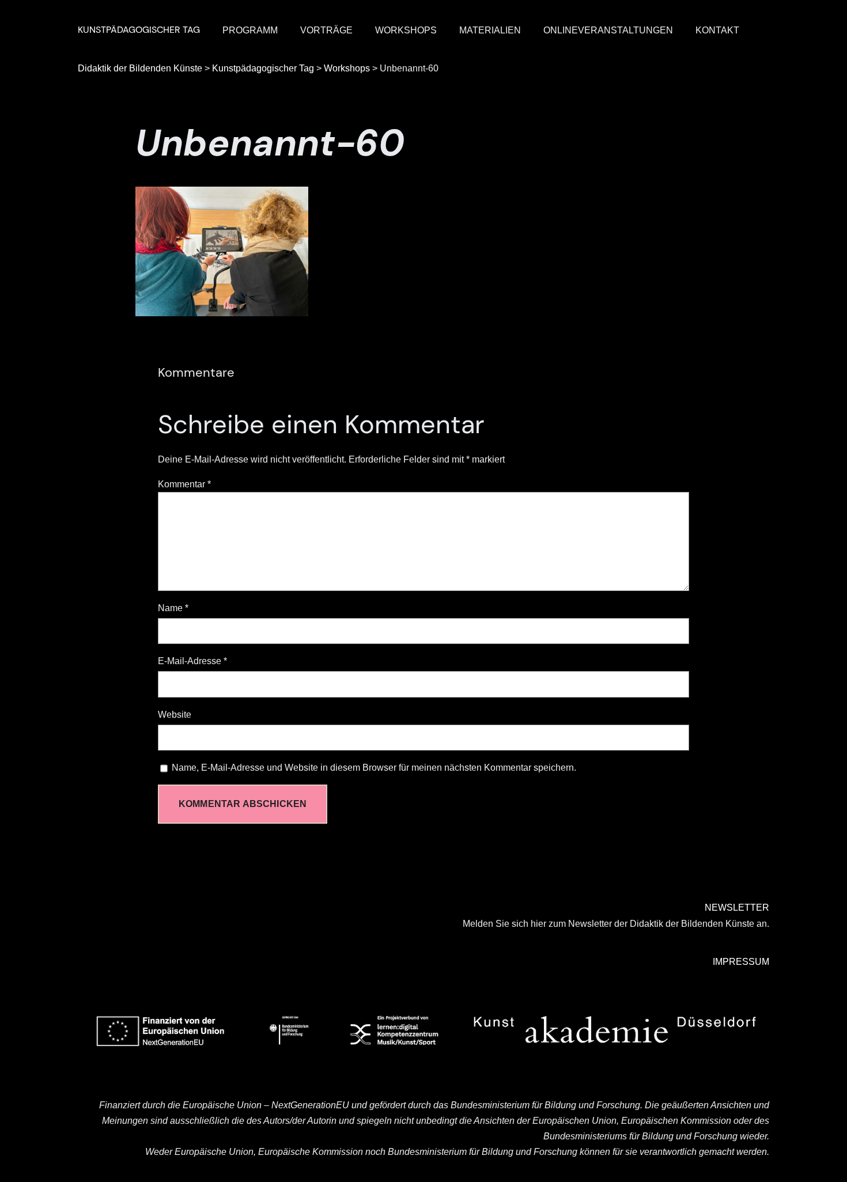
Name (173, 608)
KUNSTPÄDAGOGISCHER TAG (139, 30)
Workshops (347, 68)
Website (174, 714)
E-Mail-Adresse (192, 661)
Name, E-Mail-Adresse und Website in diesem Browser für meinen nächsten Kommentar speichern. (374, 767)
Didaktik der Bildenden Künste (140, 68)
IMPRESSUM (741, 962)
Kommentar (184, 484)
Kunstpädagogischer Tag (263, 68)
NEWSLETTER (737, 907)
